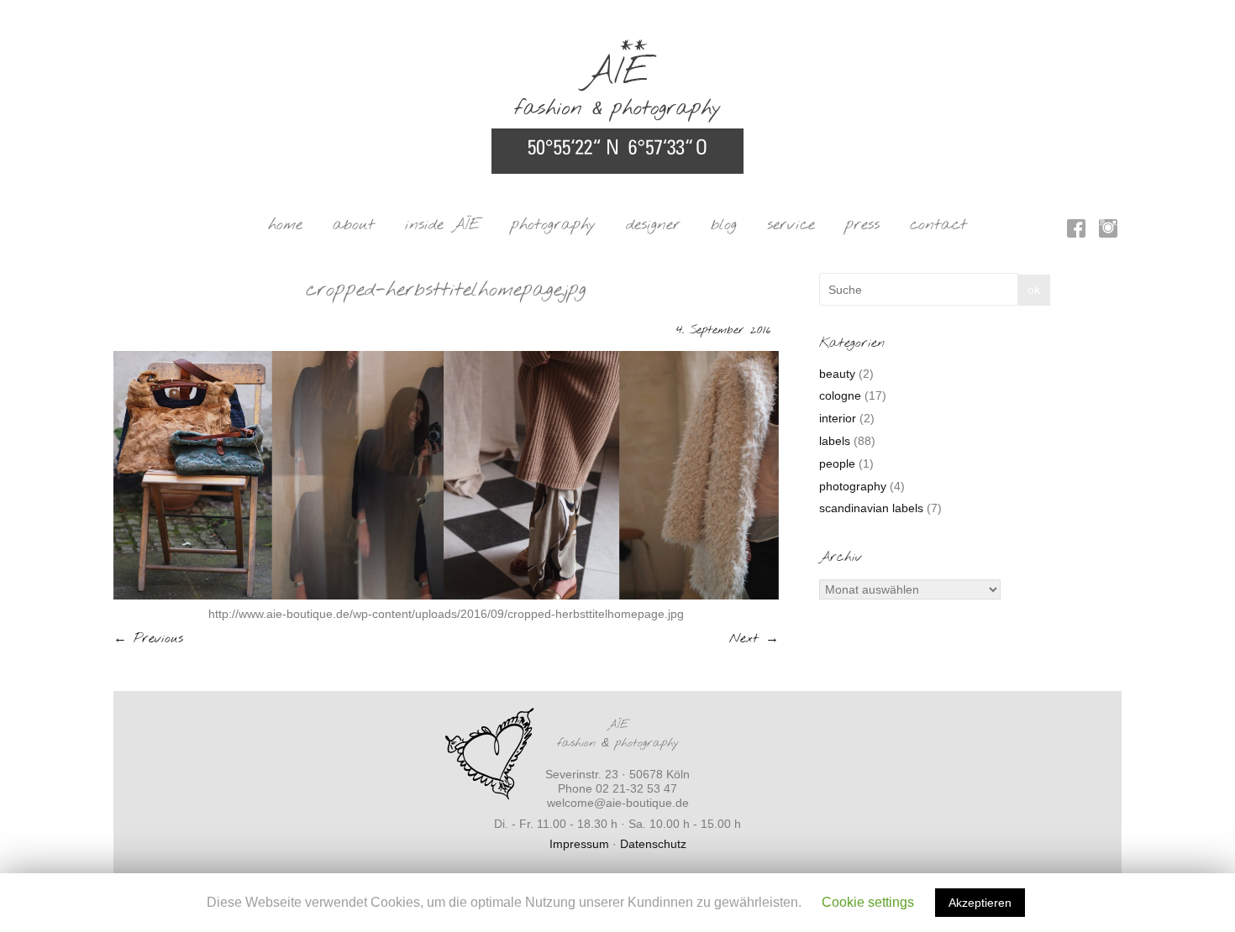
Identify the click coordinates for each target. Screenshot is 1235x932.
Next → (754, 638)
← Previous (148, 638)
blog (724, 225)
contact (938, 225)
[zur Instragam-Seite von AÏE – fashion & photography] (1108, 231)
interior (837, 418)
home (285, 225)
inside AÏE (443, 225)
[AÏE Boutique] (617, 47)
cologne (840, 395)
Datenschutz (653, 844)
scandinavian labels (871, 508)
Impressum (579, 844)
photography (553, 225)
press (862, 225)
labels (834, 441)
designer (653, 225)
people (837, 463)
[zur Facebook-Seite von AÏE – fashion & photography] (1076, 231)
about (354, 225)
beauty (837, 373)
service (791, 225)
